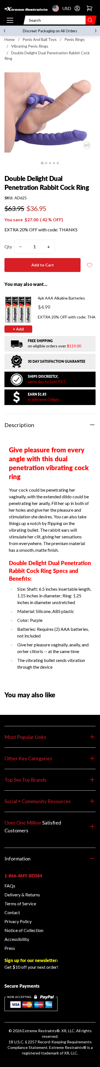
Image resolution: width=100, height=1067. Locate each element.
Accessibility (16, 939)
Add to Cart (42, 265)
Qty (8, 246)
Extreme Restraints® (67, 1047)
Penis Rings (74, 39)
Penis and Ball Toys (39, 39)
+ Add (18, 329)
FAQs (9, 885)
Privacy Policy (18, 921)
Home (9, 39)
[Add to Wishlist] (89, 265)
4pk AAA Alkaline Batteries (61, 298)
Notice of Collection (23, 930)
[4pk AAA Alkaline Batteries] (18, 309)
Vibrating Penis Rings (29, 46)
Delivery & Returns (22, 894)
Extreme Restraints (39, 1030)
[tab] (42, 163)
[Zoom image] (50, 112)
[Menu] (10, 20)
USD (57, 8)
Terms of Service (20, 903)
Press (9, 948)
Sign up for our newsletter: (31, 960)
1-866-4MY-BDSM (23, 875)
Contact (12, 912)
